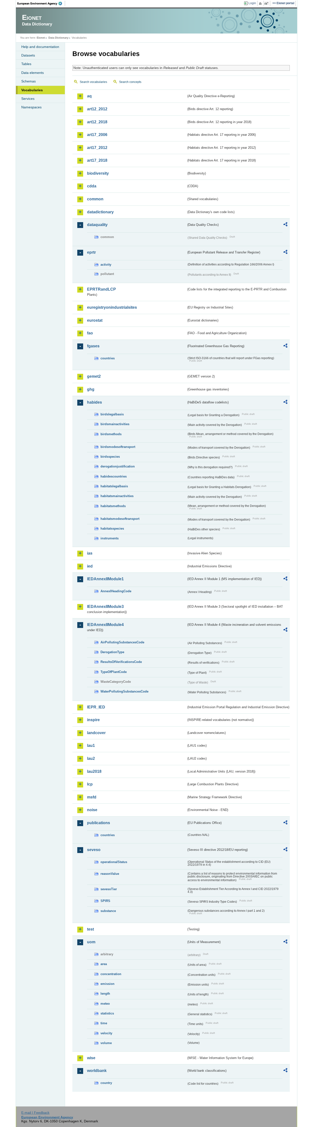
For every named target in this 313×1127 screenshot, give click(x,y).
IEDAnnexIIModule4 (105, 625)
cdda (91, 186)
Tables (26, 64)
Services (27, 99)
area (104, 964)
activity (106, 264)
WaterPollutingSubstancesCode (124, 691)
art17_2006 (97, 135)
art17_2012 (97, 148)
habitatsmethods (113, 506)
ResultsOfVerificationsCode (121, 662)
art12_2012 (97, 109)
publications (98, 823)
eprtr (91, 252)
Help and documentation (40, 47)
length (105, 993)
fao (90, 333)
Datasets (28, 55)
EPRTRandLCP (101, 289)
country (106, 1083)
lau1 (91, 745)
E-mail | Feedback (35, 1113)
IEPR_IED (96, 707)
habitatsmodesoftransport (120, 519)
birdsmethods (111, 434)
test (90, 929)
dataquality (97, 225)
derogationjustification (118, 466)
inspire (93, 720)
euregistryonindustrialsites (112, 307)
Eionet (41, 37)
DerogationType (112, 652)
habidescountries (114, 476)
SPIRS (105, 901)
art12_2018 (97, 122)
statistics (107, 1013)
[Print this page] (261, 3)
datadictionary (100, 212)
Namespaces (31, 107)
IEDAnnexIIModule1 (105, 579)
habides (94, 402)
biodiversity (98, 173)
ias (89, 553)
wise (91, 1058)
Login (252, 3)
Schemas (28, 81)
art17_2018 (97, 160)
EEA (41, 3)
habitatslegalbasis (114, 486)
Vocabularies (32, 90)
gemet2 (94, 376)
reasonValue (110, 874)
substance (108, 911)
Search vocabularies (93, 81)
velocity (106, 1033)
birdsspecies (110, 456)
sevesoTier (109, 889)
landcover (96, 733)
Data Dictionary (58, 37)
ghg (90, 389)
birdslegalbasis (112, 414)
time (104, 1023)
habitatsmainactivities (117, 496)
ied (90, 566)
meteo (105, 1003)
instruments (110, 538)
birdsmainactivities (115, 424)
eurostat (94, 320)
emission (107, 984)
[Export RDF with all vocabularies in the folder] (285, 225)
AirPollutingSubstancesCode (122, 642)
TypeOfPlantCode (114, 672)
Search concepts (130, 81)
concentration (111, 974)
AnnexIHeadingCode (116, 591)
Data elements (32, 73)
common (95, 199)
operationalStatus (114, 862)
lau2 (91, 758)
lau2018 (94, 771)
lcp (90, 784)
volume (106, 1043)
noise (92, 810)
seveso (94, 850)
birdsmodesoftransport (118, 447)
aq (89, 96)
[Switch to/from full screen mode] (267, 3)
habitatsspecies (112, 528)
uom (91, 942)
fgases (93, 346)
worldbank (97, 1071)
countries (108, 358)
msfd (91, 797)
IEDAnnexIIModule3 (105, 606)
